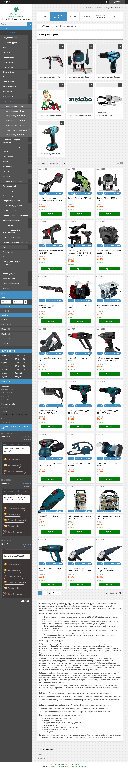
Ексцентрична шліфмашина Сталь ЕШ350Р (50, 464)
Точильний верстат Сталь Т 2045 (109, 464)
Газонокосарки (9, 191)
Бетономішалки (9, 82)
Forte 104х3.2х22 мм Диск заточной (14, 450)
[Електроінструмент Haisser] (51, 100)
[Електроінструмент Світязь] (109, 62)
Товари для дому (9, 274)
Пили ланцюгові (9, 186)
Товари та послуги (57, 16)
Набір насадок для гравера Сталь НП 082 (79, 517)
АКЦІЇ (40, 754)
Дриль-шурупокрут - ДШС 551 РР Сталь (79, 412)
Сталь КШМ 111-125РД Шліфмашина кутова (106, 569)
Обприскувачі (8, 57)
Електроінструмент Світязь (15, 116)
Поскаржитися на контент (59, 766)
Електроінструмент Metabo (16, 125)
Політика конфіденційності (78, 766)
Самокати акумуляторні (12, 205)
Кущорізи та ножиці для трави (15, 242)
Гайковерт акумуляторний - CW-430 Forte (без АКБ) (108, 359)
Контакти (86, 16)
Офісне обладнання (11, 283)
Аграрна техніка (9, 87)
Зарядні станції (9, 269)
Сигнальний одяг (9, 210)
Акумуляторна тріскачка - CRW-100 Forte (50, 306)
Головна (44, 16)
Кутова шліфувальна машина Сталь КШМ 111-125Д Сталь (80, 569)
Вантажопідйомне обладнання (15, 215)
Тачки (5, 77)
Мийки (5, 161)
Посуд (5, 152)
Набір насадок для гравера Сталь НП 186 (108, 517)
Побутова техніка (10, 38)
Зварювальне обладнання (13, 147)
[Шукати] (30, 24)
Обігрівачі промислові (12, 201)
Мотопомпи (7, 166)
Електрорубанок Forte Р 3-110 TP (108, 306)
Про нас (73, 16)
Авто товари (8, 67)
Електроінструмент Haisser (15, 120)
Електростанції (9, 47)
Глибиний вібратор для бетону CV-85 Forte (49, 412)
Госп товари (8, 156)
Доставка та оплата (100, 16)
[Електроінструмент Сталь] (80, 62)
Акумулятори (8, 252)
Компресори (8, 96)
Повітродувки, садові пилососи (11, 263)
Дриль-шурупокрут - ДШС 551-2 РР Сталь (107, 412)
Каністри (6, 176)
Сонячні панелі (9, 257)
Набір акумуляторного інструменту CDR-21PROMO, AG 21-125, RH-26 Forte (80, 253)
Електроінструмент (10, 101)
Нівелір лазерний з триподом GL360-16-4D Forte (109, 252)
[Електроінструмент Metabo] (80, 100)
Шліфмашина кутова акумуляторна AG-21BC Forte (51, 199)
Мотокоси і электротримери (14, 181)
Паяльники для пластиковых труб (18, 130)
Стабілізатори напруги (12, 196)
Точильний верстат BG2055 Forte (80, 306)
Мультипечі (7, 288)
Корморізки (7, 91)
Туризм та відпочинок (12, 220)
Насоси (6, 171)
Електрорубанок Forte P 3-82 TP (51, 359)
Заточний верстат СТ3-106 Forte (79, 199)
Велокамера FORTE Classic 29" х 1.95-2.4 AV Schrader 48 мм (16, 499)
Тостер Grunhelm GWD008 (14, 556)
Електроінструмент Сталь (15, 111)
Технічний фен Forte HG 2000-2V (78, 359)
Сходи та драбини (10, 52)
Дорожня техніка (10, 279)
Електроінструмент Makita (15, 135)
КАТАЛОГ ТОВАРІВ (8, 33)
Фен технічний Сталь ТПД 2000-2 (50, 569)
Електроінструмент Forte (15, 106)
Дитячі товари (9, 247)
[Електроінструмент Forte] (51, 62)
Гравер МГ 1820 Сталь (48, 516)
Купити (51, 214)
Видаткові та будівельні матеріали (12, 141)
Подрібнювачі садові (11, 237)
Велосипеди (8, 225)
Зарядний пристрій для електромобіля (12, 231)
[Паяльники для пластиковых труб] (109, 100)
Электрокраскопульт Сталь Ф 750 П (79, 464)
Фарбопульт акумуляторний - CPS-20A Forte (51, 252)
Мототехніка (8, 62)
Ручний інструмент (10, 42)
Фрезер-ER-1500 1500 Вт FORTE (107, 199)
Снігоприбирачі (9, 72)
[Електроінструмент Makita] (51, 138)
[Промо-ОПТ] (16, 11)
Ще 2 (6, 344)
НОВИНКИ (42, 758)
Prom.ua (76, 764)
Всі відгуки (25, 601)
